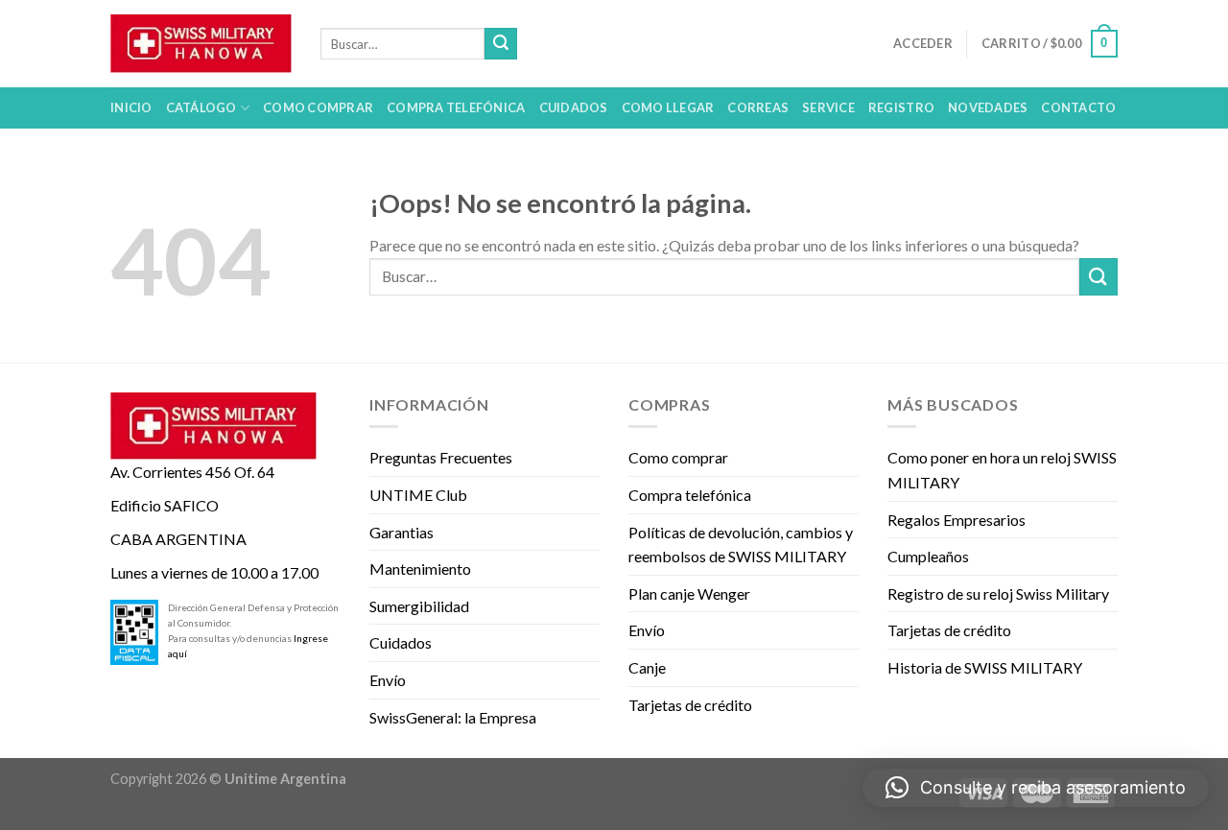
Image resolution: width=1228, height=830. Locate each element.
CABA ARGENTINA (178, 539)
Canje (647, 667)
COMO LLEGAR (668, 107)
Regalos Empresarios (956, 519)
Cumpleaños (928, 556)
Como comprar (678, 457)
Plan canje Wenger (689, 593)
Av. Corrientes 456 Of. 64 (192, 471)
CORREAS (758, 107)
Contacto (1078, 107)
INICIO (131, 107)
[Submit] (500, 44)
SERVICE (828, 107)
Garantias (401, 532)
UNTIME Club (418, 495)
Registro (901, 107)
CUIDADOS (573, 107)
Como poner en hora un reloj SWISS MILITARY (1002, 469)
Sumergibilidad (419, 606)
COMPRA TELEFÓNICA (456, 107)
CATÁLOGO (201, 107)
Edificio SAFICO (164, 505)
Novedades (987, 107)
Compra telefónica (689, 495)
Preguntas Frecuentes (440, 457)
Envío (387, 680)
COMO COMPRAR (318, 107)
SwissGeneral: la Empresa (452, 717)
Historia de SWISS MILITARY (984, 667)
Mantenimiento (420, 568)
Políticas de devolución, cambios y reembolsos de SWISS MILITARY (740, 544)
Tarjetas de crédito (690, 705)
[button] (1035, 788)
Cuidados (400, 642)
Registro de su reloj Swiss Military (998, 593)
